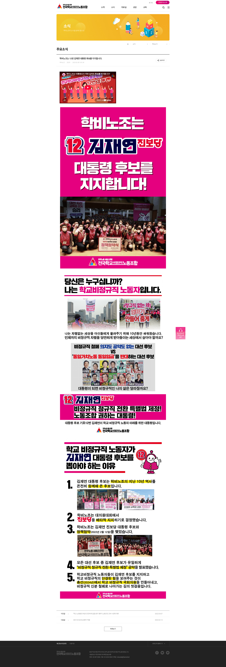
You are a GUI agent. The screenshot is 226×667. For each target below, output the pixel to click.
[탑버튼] (220, 663)
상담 (134, 7)
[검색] (163, 7)
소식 (113, 7)
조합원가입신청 (162, 2)
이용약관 (72, 643)
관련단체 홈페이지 (157, 643)
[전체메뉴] (169, 7)
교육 (145, 7)
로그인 (151, 3)
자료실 (123, 7)
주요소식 (154, 44)
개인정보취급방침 (61, 643)
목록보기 (113, 629)
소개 (102, 7)
